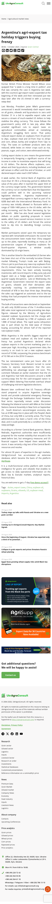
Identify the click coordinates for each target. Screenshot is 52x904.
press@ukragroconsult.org (33, 889)
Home (3, 19)
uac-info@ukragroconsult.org (27, 886)
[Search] (43, 3)
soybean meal (36, 490)
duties (10, 487)
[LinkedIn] (16, 733)
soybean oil (38, 487)
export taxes (20, 487)
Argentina (14, 493)
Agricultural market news (18, 19)
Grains (14, 490)
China (29, 487)
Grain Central (33, 47)
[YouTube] (21, 734)
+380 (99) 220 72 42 (13, 873)
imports (5, 493)
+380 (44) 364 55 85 (13, 876)
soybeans (5, 490)
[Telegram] (2, 733)
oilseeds (22, 490)
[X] (7, 733)
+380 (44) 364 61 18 (13, 879)
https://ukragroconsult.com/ (23, 719)
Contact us (10, 675)
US (28, 490)
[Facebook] (12, 733)
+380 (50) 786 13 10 (37, 882)
